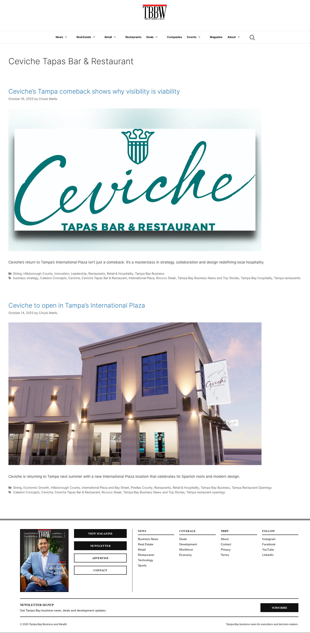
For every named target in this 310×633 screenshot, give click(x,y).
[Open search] (252, 37)
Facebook (268, 544)
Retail (108, 37)
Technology (145, 560)
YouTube (268, 549)
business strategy (25, 278)
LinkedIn (268, 555)
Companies (174, 37)
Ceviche (74, 278)
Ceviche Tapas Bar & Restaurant (104, 278)
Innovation (61, 273)
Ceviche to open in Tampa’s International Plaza (76, 305)
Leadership (79, 273)
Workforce (186, 549)
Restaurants (133, 37)
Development (188, 544)
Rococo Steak (166, 278)
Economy (185, 555)
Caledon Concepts (53, 278)
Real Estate (84, 37)
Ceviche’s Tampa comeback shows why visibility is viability (94, 91)
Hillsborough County (38, 273)
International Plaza (141, 278)
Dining (17, 273)
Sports (142, 565)
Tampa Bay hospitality (256, 278)
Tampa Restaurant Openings (252, 487)
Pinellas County (141, 487)
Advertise (100, 558)
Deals (150, 37)
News (59, 37)
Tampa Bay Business (149, 273)
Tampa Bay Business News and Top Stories (208, 278)
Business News (148, 539)
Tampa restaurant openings (205, 492)
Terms (225, 555)
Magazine (216, 37)
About (232, 37)
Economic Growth (36, 487)
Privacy (225, 549)
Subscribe (279, 608)
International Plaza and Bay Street (105, 487)
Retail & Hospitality (120, 273)
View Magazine (100, 533)
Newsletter (100, 546)
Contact (100, 570)
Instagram (269, 539)
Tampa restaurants (287, 278)
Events (191, 37)
